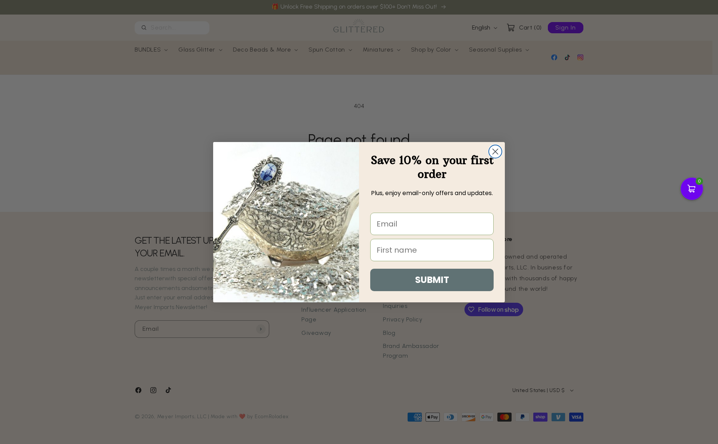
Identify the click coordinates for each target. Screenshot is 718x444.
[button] (692, 189)
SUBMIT (432, 280)
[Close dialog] (495, 151)
